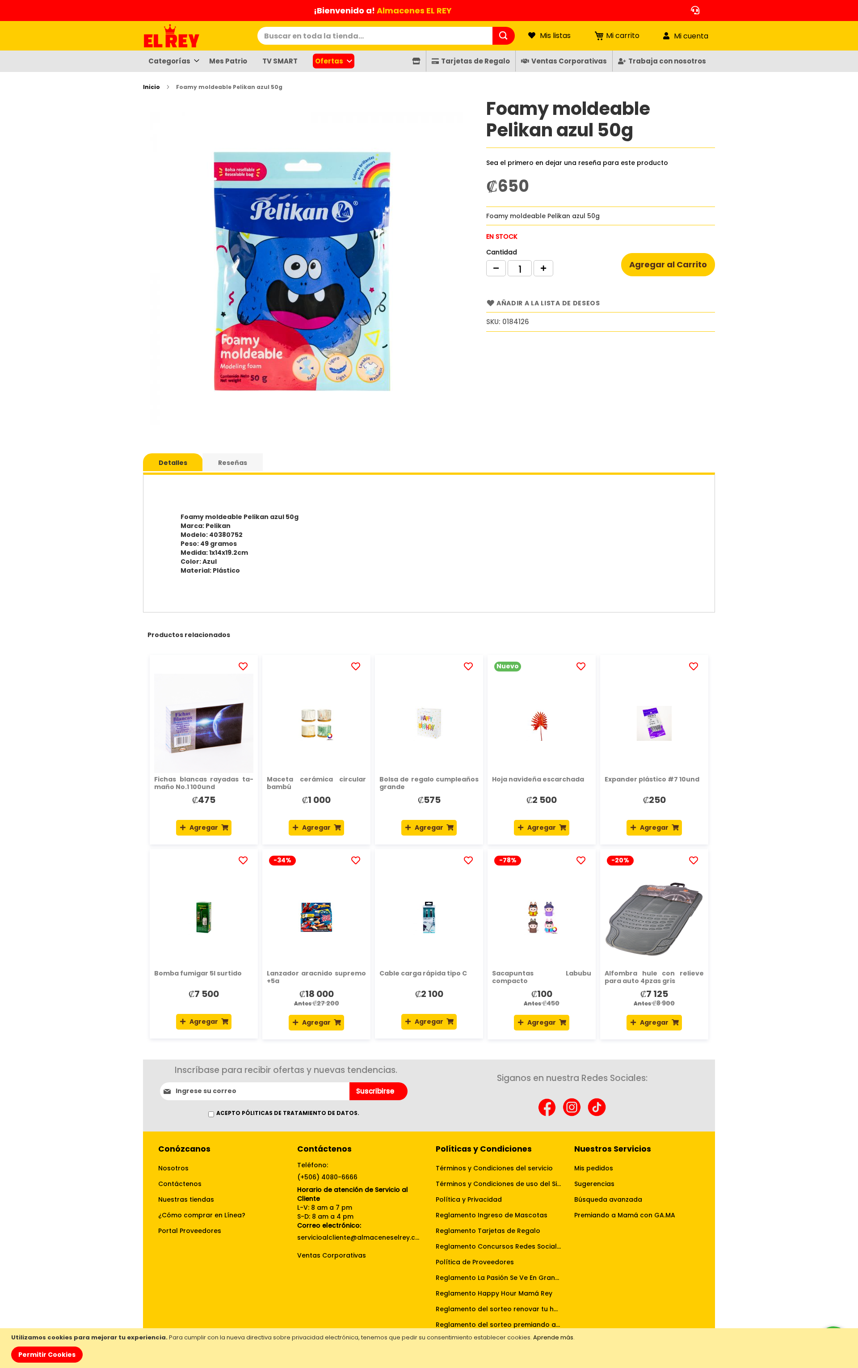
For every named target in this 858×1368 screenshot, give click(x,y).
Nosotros (173, 1168)
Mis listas (555, 35)
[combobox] (374, 36)
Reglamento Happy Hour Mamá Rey (494, 1293)
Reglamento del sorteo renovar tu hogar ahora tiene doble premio (498, 1309)
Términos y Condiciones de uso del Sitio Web (498, 1183)
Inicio (151, 87)
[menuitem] (171, 61)
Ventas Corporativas (331, 1255)
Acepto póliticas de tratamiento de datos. (287, 1113)
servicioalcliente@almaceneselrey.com (359, 1237)
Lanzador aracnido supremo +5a (316, 977)
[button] (244, 666)
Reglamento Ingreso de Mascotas (491, 1215)
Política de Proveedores (475, 1262)
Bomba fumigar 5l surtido (198, 973)
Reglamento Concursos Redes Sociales (498, 1246)
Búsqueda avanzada (608, 1199)
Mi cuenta (691, 36)
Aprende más (553, 1337)
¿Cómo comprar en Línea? (201, 1215)
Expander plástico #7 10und (652, 779)
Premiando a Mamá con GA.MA (624, 1215)
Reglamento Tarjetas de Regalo (488, 1230)
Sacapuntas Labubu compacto (541, 977)
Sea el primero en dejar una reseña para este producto (577, 162)
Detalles (173, 462)
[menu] (429, 61)
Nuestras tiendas (186, 1199)
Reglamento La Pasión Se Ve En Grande (498, 1277)
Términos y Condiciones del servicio (494, 1168)
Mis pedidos (593, 1168)
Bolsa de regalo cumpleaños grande (429, 783)
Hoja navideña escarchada (538, 779)
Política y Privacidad (469, 1199)
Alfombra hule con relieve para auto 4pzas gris (654, 977)
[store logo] (200, 35)
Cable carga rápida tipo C (423, 973)
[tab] (173, 462)
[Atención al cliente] (692, 10)
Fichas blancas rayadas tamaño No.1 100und (203, 783)
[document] (430, 1348)
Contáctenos (180, 1183)
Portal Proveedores (189, 1230)
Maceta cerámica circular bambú (316, 783)
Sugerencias (594, 1183)
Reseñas (232, 462)
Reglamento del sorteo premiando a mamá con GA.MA (498, 1324)
